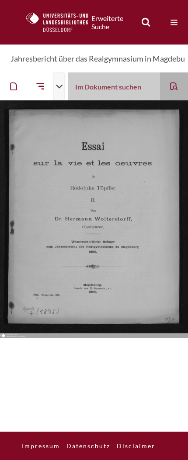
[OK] (146, 22)
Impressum (41, 446)
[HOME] (62, 22)
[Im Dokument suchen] (174, 86)
